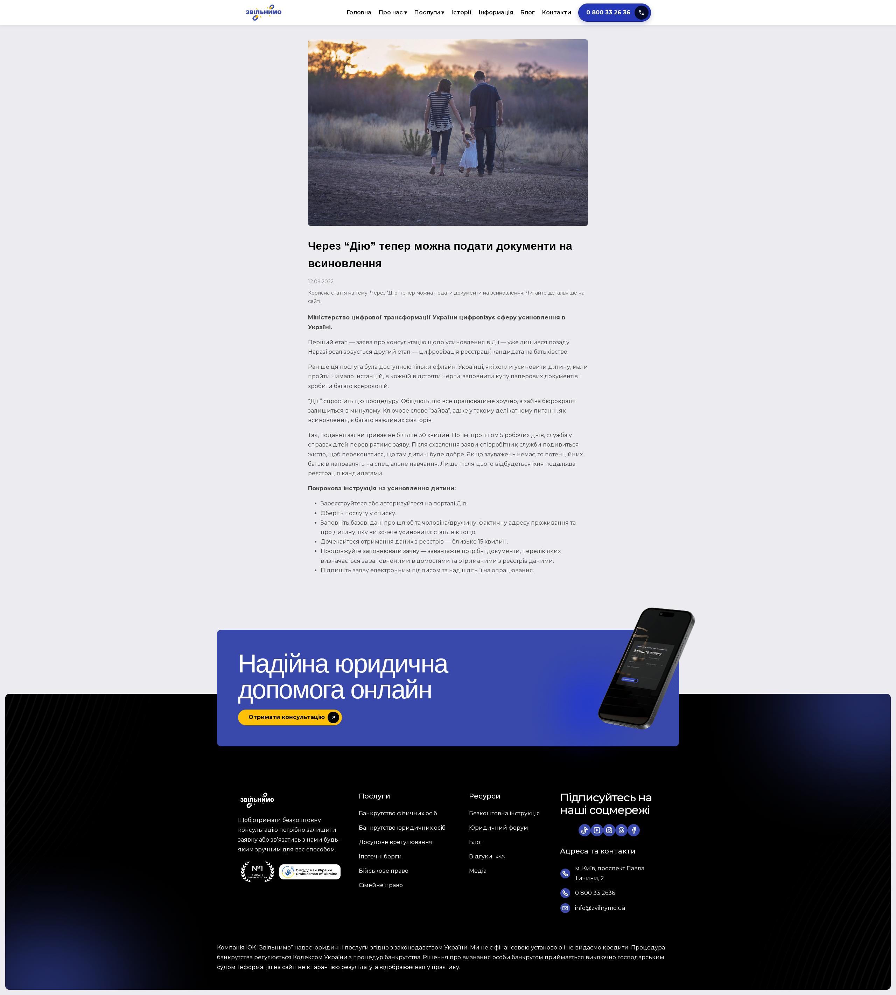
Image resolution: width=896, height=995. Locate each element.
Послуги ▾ (429, 12)
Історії (461, 12)
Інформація (495, 12)
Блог (527, 12)
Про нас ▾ (392, 12)
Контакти (556, 12)
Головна (358, 12)
